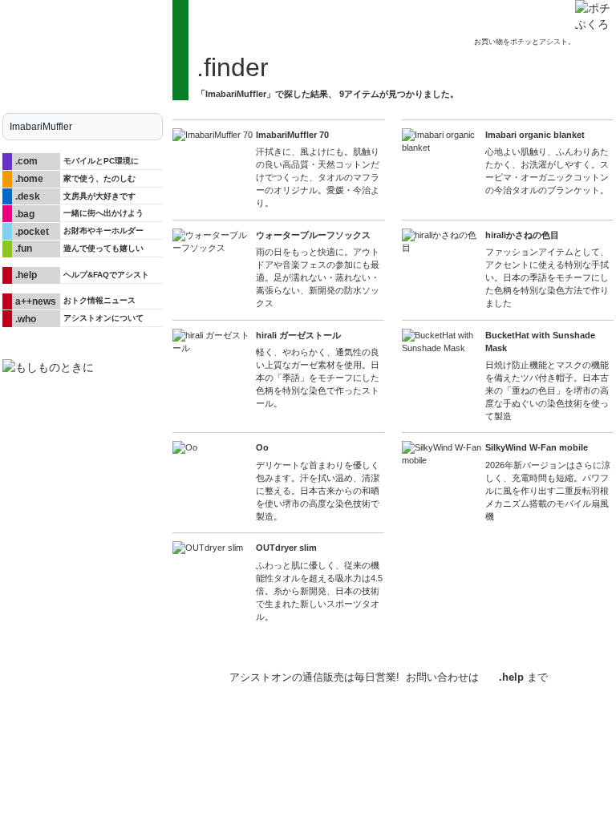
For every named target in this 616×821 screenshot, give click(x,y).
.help (511, 677)
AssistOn (146, 673)
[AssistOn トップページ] (82, 50)
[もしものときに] (82, 367)
